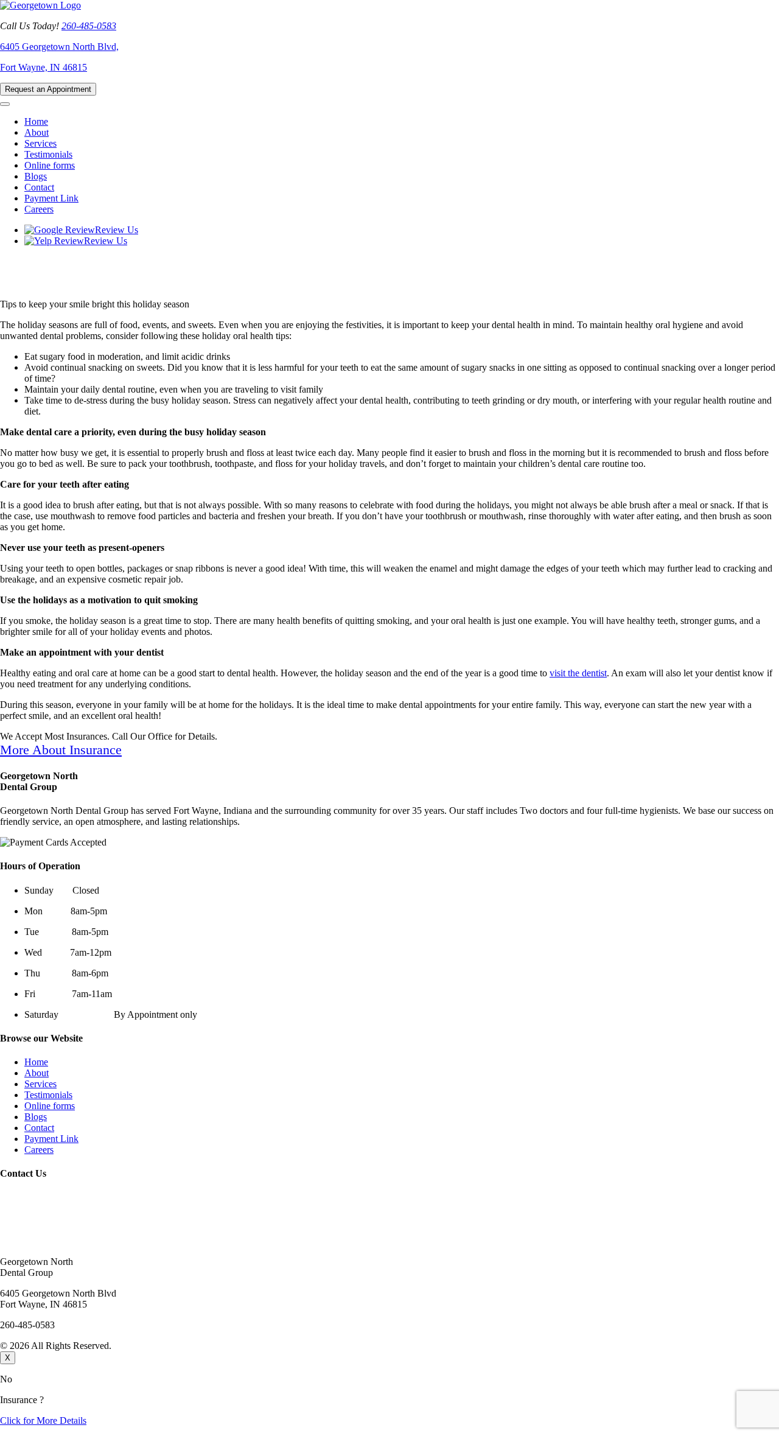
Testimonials (48, 154)
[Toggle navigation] (5, 104)
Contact (39, 187)
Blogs (35, 176)
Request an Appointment (48, 89)
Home (36, 121)
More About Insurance (61, 749)
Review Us (116, 230)
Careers (39, 209)
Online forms (49, 165)
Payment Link (51, 198)
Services (40, 143)
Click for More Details (43, 1420)
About (36, 132)
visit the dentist (578, 673)
